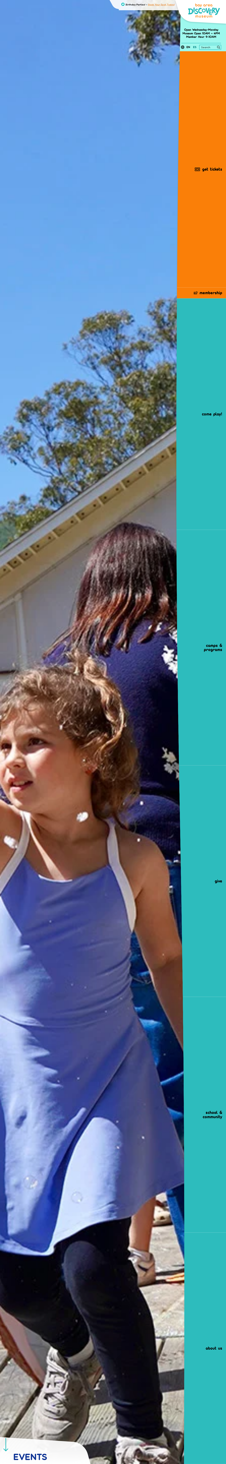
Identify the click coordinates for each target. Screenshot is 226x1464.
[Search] (218, 48)
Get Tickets (212, 169)
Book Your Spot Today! (161, 4)
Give (218, 881)
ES (194, 47)
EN (188, 47)
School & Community (212, 1114)
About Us (214, 1348)
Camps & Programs (213, 647)
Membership (211, 292)
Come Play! (212, 414)
